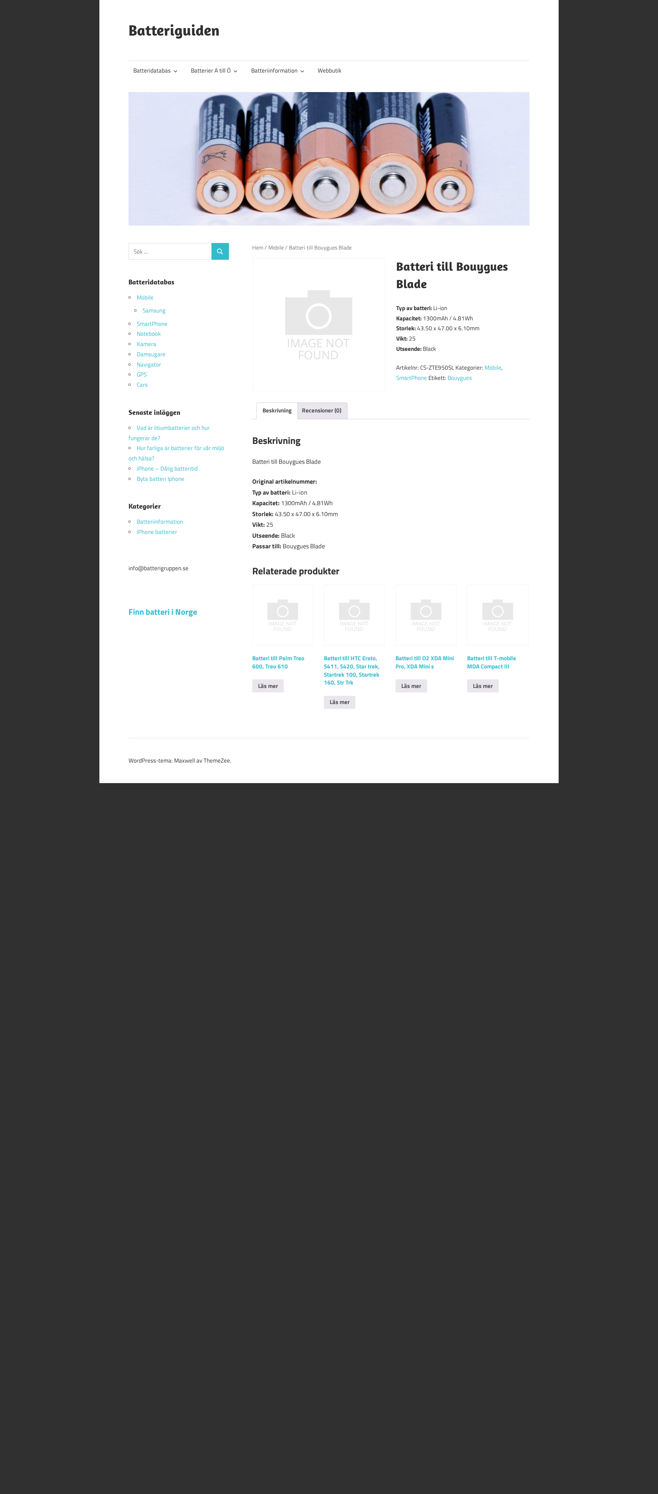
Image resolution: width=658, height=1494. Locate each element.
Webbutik (329, 70)
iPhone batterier (157, 531)
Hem (257, 247)
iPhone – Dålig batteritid (167, 468)
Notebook (149, 333)
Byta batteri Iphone (160, 478)
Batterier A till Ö (211, 70)
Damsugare (151, 354)
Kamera (146, 344)
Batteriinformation (274, 70)
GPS (142, 374)
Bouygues (460, 377)
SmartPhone (411, 377)
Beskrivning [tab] (277, 410)
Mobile (276, 247)
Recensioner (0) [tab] (321, 410)
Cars (142, 384)
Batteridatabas (152, 70)
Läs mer (268, 685)
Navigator (149, 364)
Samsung (154, 310)
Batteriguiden (174, 30)
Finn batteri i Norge (163, 611)
